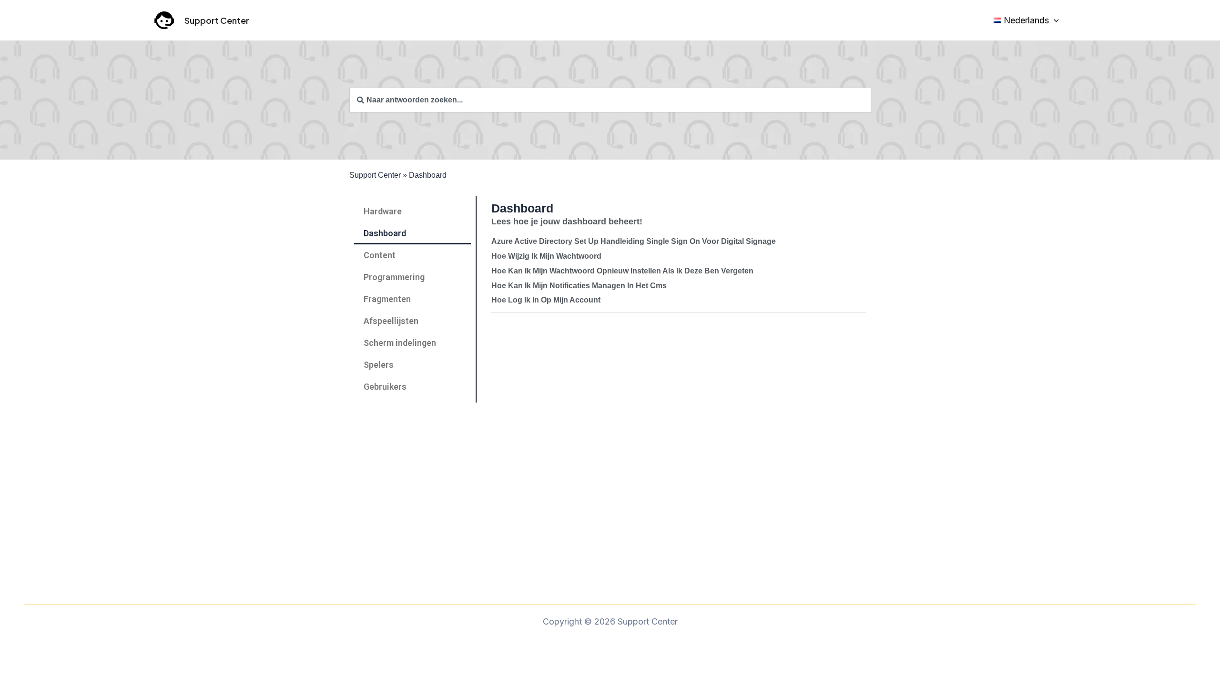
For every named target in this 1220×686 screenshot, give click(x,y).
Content (380, 255)
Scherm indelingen (400, 343)
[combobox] (610, 100)
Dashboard (385, 233)
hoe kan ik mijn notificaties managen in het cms (579, 286)
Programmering (394, 277)
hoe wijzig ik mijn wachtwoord (546, 256)
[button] (1054, 20)
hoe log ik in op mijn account (545, 300)
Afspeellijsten (391, 321)
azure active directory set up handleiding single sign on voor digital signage (633, 241)
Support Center (216, 20)
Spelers (379, 365)
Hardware (383, 211)
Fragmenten (387, 299)
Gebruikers (385, 387)
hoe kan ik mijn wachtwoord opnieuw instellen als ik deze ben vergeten (622, 271)
